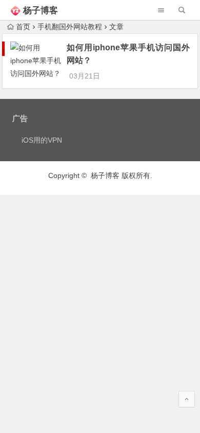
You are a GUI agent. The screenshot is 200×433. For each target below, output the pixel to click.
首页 (23, 27)
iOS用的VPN (42, 140)
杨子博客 (40, 10)
